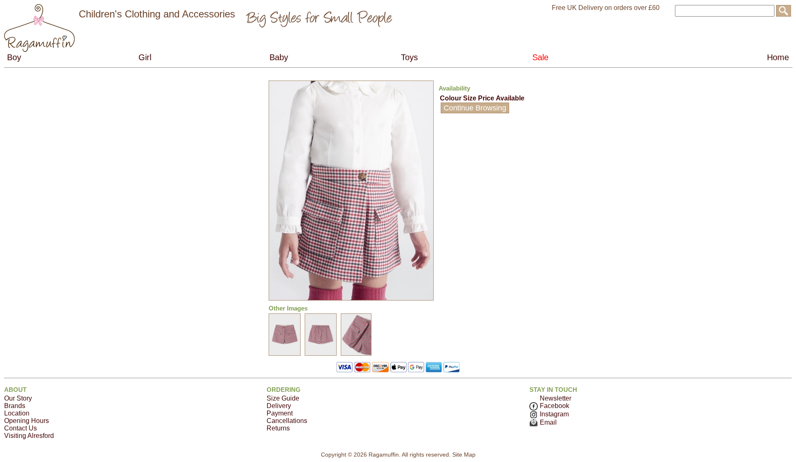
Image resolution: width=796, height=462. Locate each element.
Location (16, 413)
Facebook (554, 405)
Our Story (18, 398)
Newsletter (555, 398)
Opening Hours (26, 420)
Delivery (279, 405)
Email (548, 422)
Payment (280, 413)
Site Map (464, 454)
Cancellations (287, 420)
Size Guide (283, 398)
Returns (278, 428)
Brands (14, 405)
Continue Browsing (475, 108)
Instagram (554, 414)
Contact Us (20, 428)
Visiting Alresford (29, 435)
